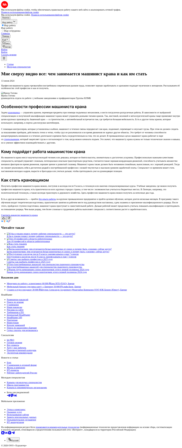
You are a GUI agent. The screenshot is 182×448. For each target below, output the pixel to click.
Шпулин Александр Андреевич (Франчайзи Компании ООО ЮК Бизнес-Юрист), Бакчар (83, 290)
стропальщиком (11, 139)
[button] (4, 49)
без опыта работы (47, 199)
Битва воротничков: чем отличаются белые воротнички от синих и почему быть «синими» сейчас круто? (58, 251)
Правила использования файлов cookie (50, 15)
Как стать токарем (15, 246)
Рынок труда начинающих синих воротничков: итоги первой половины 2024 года (47, 272)
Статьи (10, 64)
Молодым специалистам (19, 67)
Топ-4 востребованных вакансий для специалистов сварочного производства (44, 267)
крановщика (14, 112)
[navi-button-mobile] (4, 58)
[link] (6, 43)
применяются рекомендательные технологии (57, 427)
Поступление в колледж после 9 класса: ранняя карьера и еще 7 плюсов (41, 257)
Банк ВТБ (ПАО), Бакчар (62, 283)
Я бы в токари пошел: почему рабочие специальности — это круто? (40, 236)
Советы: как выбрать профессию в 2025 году (28, 262)
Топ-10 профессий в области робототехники (28, 241)
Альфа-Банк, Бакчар (71, 286)
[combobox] (13, 439)
